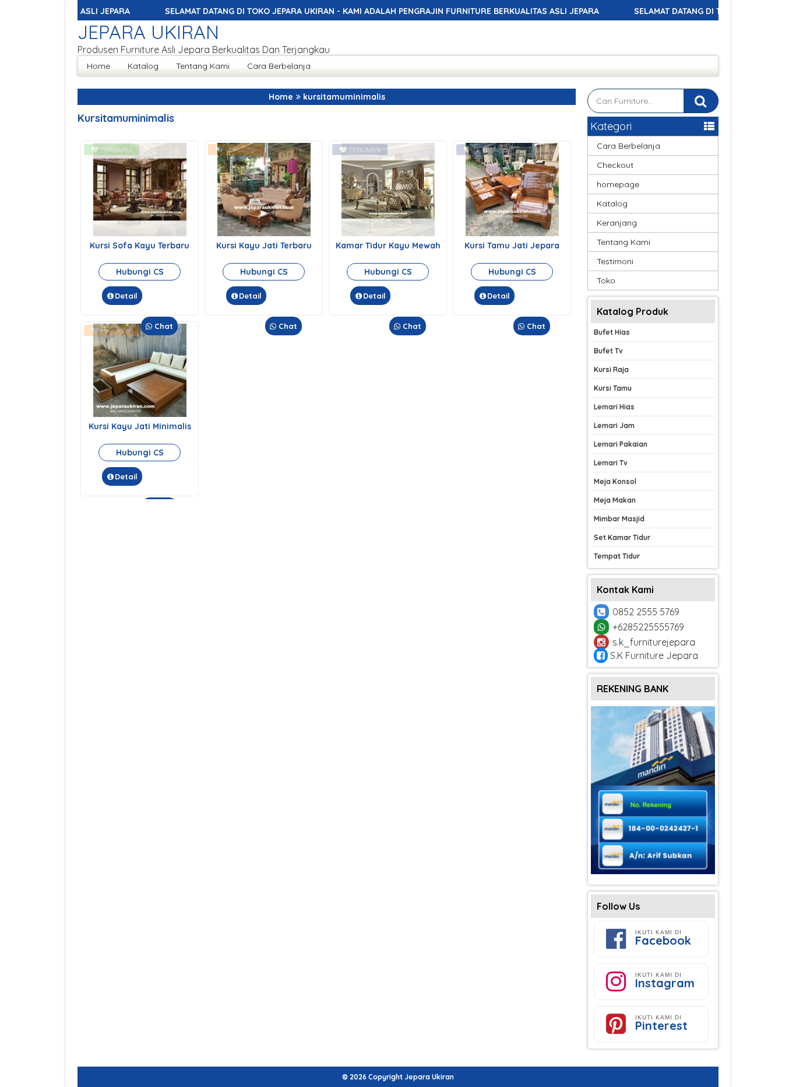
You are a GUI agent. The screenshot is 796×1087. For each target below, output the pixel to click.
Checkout (615, 165)
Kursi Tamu (613, 388)
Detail (126, 295)
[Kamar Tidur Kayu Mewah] (388, 233)
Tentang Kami (203, 66)
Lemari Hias (614, 406)
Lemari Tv (611, 462)
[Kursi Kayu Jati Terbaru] (264, 233)
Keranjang (617, 223)
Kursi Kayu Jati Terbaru (264, 245)
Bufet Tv (608, 350)
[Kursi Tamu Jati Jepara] (512, 233)
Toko (606, 280)
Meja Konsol (615, 481)
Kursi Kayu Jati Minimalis (140, 426)
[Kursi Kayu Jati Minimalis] (139, 414)
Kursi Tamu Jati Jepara (511, 245)
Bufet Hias (612, 332)
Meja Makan (615, 500)
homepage (618, 184)
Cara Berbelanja (279, 66)
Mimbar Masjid (619, 518)
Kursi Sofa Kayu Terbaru (139, 245)
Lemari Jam (614, 425)
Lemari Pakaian (620, 444)
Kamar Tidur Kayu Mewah (388, 245)
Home (98, 66)
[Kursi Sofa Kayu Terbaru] (139, 233)
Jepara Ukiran (148, 32)
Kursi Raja (611, 369)
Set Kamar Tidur (622, 537)
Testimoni (615, 261)
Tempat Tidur (617, 556)
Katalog (143, 66)
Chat (162, 326)
